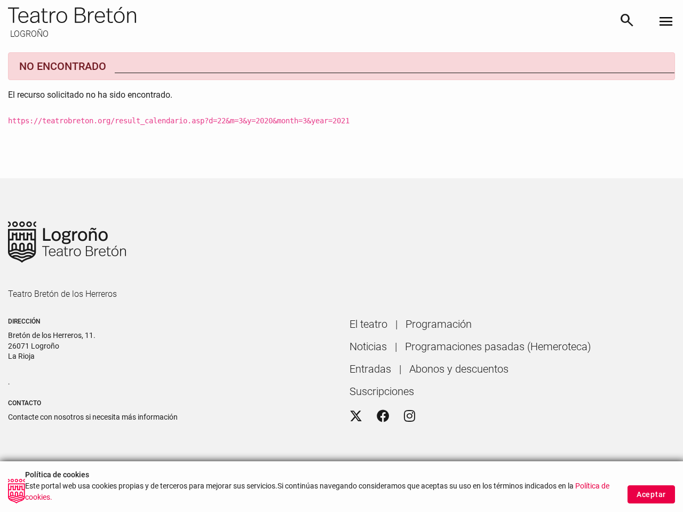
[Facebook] (383, 416)
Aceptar (651, 494)
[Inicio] (309, 15)
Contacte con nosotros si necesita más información (93, 417)
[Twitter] (356, 416)
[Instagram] (409, 416)
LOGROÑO (28, 34)
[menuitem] (368, 324)
